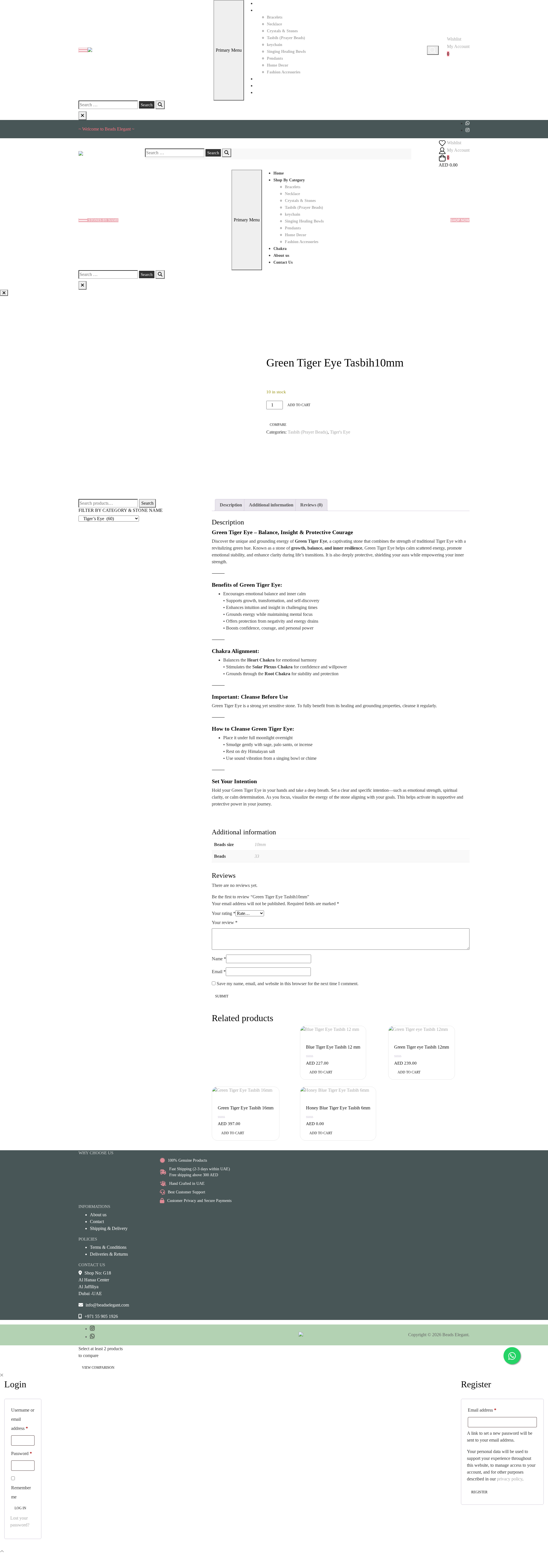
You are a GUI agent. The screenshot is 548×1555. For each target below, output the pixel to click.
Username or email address (23, 1419)
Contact (97, 1221)
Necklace (274, 24)
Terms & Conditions (108, 1247)
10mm (260, 844)
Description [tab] (231, 504)
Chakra (262, 79)
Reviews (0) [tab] (311, 504)
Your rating (223, 913)
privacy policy (509, 1478)
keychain (274, 45)
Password (21, 1453)
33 (257, 856)
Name (219, 958)
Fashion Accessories (283, 72)
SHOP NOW (460, 220)
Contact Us (265, 93)
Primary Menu (229, 50)
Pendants (275, 58)
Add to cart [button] (320, 1072)
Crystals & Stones (282, 31)
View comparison (98, 1368)
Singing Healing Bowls (286, 51)
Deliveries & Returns (109, 1254)
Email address (482, 1409)
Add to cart (298, 405)
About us (263, 86)
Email (219, 971)
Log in (20, 1508)
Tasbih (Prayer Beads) (286, 38)
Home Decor (277, 65)
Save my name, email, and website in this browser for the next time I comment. (287, 983)
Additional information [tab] (271, 504)
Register (479, 1492)
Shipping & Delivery (109, 1228)
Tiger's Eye (340, 432)
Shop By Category (271, 10)
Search (147, 503)
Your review (224, 922)
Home (260, 3)
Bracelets (274, 17)
